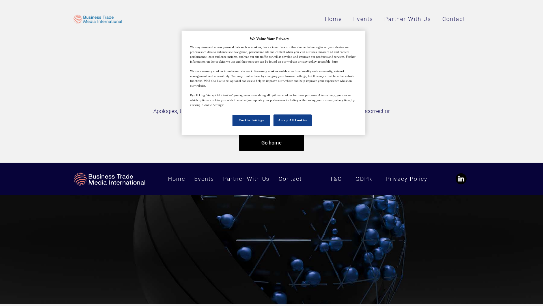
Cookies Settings (251, 120)
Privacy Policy (407, 178)
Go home (271, 143)
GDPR (363, 178)
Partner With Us (407, 19)
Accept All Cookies (292, 120)
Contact (453, 19)
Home (333, 19)
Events (363, 19)
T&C (336, 178)
